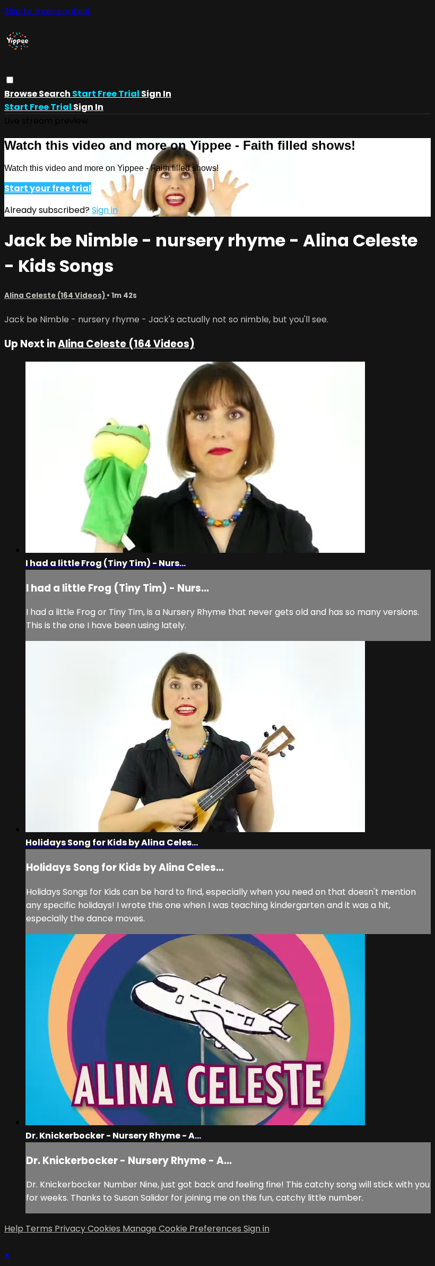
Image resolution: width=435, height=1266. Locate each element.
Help (14, 1228)
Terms (40, 1228)
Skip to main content (47, 11)
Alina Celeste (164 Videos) (55, 295)
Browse (21, 94)
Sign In (88, 107)
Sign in (156, 94)
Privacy (71, 1228)
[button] (9, 79)
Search (55, 94)
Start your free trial (47, 188)
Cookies (105, 1228)
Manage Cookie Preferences (183, 1228)
